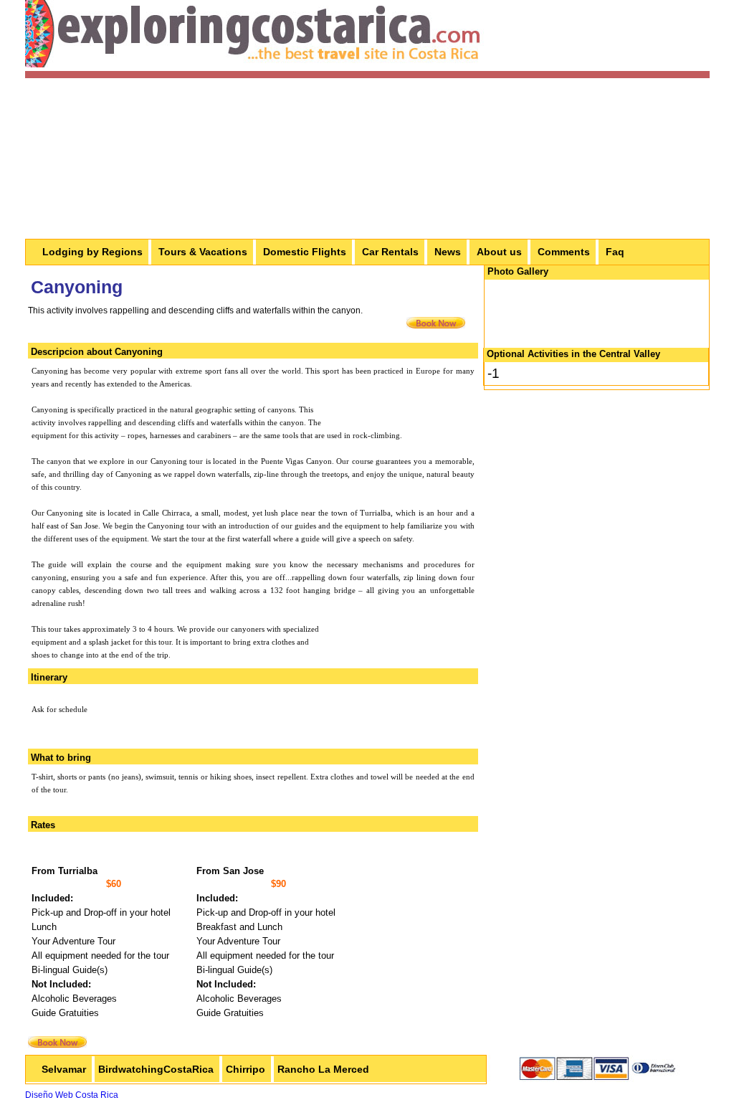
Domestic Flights (304, 251)
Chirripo (245, 1069)
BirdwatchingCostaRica (156, 1069)
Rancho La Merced (323, 1069)
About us (499, 251)
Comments (564, 251)
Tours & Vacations (202, 251)
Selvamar (64, 1069)
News (447, 251)
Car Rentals (390, 251)
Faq (615, 251)
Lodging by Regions (92, 251)
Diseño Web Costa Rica (71, 1095)
